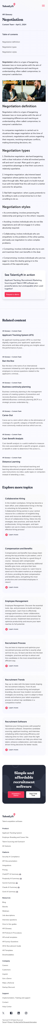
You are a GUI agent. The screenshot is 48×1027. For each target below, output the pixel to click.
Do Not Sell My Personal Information (25, 1022)
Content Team (8, 25)
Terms (4, 1022)
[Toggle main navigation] (43, 5)
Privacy (10, 1022)
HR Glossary (7, 14)
